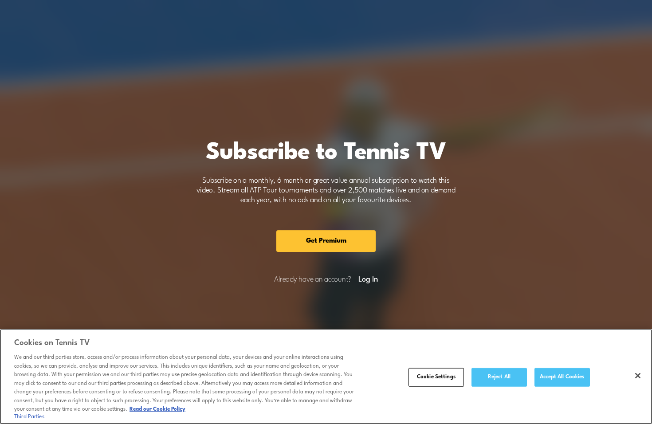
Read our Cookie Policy (157, 409)
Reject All (499, 377)
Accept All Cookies (562, 377)
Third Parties (29, 417)
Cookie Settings (436, 377)
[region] (326, 376)
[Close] (638, 375)
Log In (367, 279)
